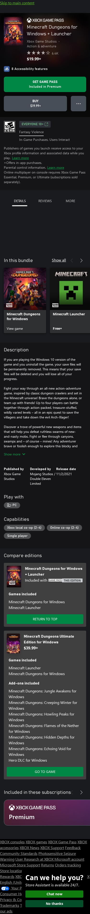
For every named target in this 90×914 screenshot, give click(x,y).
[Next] (81, 260)
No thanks (54, 903)
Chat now (54, 894)
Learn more (20, 157)
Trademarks (9, 905)
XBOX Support (52, 847)
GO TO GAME (45, 771)
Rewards (7, 876)
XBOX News (29, 847)
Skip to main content (17, 2)
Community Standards (18, 853)
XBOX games (36, 841)
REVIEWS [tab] (45, 201)
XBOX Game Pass (62, 841)
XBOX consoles (12, 841)
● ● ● (78, 103)
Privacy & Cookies (15, 899)
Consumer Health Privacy (21, 893)
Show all (59, 259)
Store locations (12, 870)
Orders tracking (68, 864)
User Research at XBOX (34, 859)
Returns (47, 864)
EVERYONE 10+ (32, 124)
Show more (12, 454)
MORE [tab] (70, 201)
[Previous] (72, 260)
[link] (25, 300)
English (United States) (18, 882)
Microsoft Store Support (20, 864)
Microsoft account (69, 859)
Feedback (73, 847)
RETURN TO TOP (45, 619)
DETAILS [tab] (20, 201)
